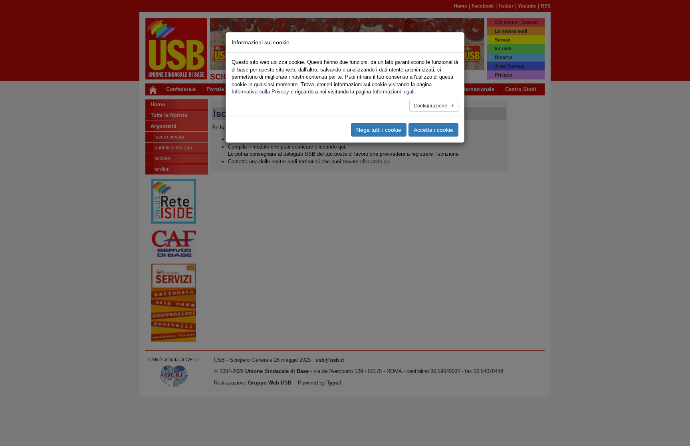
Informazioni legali (393, 92)
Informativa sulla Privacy (260, 92)
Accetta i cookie (433, 130)
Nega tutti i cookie (378, 130)
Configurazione (431, 106)
